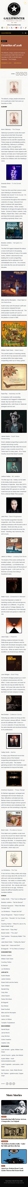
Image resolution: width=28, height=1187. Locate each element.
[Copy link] (25, 73)
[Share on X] (10, 1083)
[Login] (25, 2)
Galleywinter (6, 33)
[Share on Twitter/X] (21, 73)
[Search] (23, 33)
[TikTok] (26, 28)
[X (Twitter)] (12, 28)
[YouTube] (16, 28)
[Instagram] (7, 28)
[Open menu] (25, 33)
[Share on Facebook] (17, 73)
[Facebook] (2, 28)
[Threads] (21, 28)
